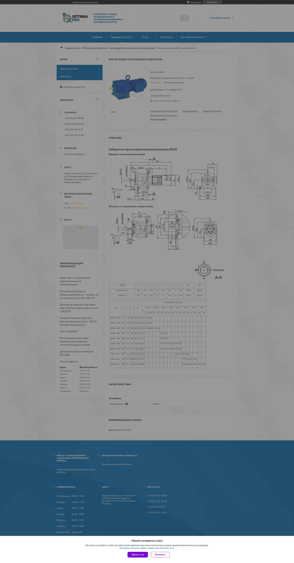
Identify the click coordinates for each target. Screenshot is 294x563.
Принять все (138, 554)
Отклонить (160, 554)
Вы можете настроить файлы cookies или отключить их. (146, 548)
